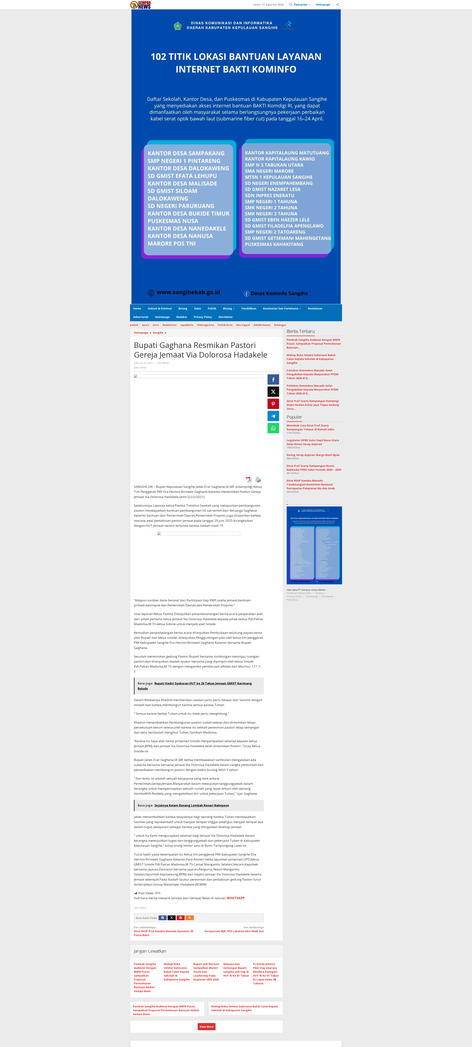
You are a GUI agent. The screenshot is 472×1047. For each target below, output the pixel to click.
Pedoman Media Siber (299, 593)
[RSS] (190, 917)
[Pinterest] (181, 917)
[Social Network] (337, 4)
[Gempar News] (140, 4)
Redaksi (319, 593)
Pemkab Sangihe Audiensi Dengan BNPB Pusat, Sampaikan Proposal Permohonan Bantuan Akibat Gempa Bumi (166, 1010)
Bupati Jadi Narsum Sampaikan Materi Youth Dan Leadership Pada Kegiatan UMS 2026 (206, 971)
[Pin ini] (273, 404)
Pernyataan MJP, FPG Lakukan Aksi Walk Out (234, 929)
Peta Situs (292, 599)
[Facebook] (163, 917)
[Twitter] (172, 917)
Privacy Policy (294, 596)
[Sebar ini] (273, 379)
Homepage (312, 596)
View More (207, 1026)
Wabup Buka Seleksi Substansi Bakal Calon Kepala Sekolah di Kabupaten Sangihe (177, 971)
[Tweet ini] (273, 391)
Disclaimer (328, 596)
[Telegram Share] (273, 416)
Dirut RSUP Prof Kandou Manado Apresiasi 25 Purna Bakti (163, 931)
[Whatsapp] (273, 428)
